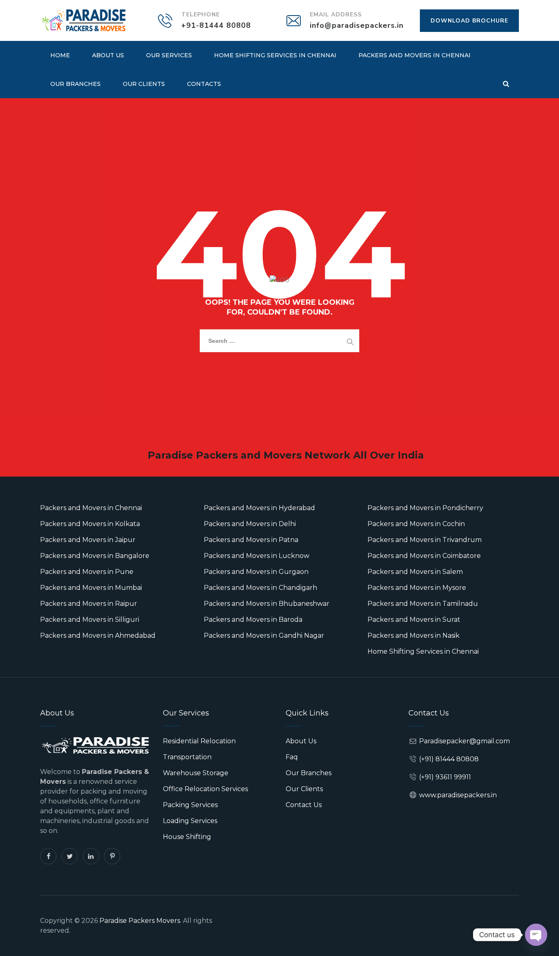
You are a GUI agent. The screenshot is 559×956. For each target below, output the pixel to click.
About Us (108, 55)
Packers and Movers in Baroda (253, 619)
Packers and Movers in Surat (413, 619)
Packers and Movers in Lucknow (256, 556)
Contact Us (304, 805)
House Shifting (187, 837)
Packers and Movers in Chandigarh (260, 588)
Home (60, 55)
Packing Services (190, 805)
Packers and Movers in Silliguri (89, 619)
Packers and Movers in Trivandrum (424, 540)
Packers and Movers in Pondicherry (425, 508)
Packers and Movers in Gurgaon (256, 572)
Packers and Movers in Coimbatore (424, 556)
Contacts (204, 84)
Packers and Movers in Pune (86, 572)
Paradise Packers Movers (139, 921)
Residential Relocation (199, 741)
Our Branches (75, 84)
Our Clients (144, 84)
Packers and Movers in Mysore (416, 588)
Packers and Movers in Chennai (414, 55)
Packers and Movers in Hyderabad (259, 508)
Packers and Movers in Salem (415, 572)
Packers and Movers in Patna (251, 540)
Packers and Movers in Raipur (88, 603)
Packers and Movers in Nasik (413, 635)
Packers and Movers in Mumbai (91, 588)
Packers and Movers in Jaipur (87, 540)
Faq (292, 757)
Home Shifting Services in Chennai (275, 55)
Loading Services (190, 821)
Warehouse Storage (195, 773)
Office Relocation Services (205, 789)
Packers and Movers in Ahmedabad (98, 635)
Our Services (169, 55)
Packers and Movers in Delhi (250, 524)
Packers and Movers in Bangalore (94, 556)
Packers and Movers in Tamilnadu (422, 603)
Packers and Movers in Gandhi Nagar (264, 635)
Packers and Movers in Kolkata (90, 524)
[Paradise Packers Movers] (83, 20)
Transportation (187, 757)
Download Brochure (469, 21)
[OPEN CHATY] (536, 935)
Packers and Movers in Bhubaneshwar (266, 603)
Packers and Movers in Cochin (416, 524)
